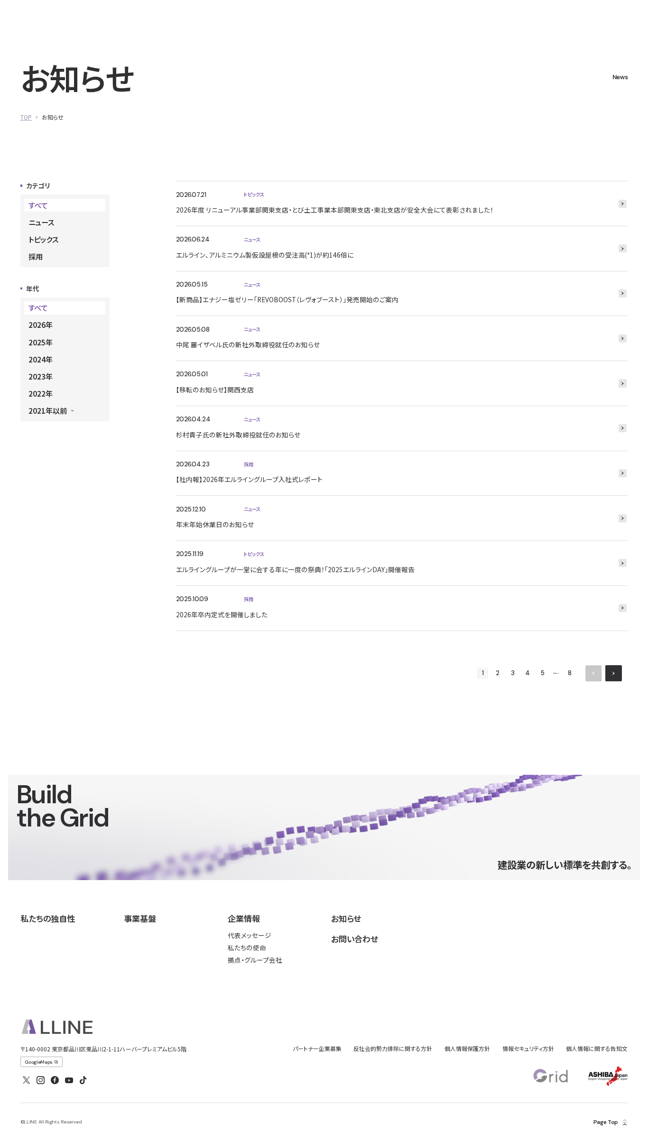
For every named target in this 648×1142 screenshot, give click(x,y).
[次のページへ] (613, 673)
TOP (26, 117)
